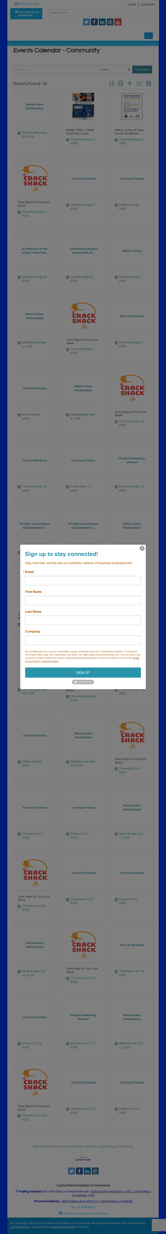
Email (29, 571)
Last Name (33, 611)
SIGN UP (83, 672)
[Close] (142, 548)
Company (32, 631)
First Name (33, 591)
